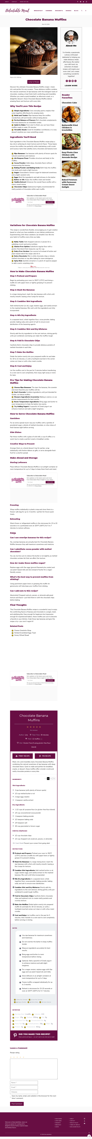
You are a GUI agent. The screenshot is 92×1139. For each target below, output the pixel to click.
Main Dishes (58, 1118)
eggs (41, 306)
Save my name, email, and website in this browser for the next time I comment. (34, 1097)
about (7, 1)
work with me (24, 1)
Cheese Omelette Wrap (22, 630)
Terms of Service (75, 1124)
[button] (82, 11)
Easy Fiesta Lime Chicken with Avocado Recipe (70, 154)
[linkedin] (77, 1)
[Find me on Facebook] (67, 81)
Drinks (68, 10)
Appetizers (58, 1120)
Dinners (49, 10)
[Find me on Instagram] (75, 81)
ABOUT (72, 1118)
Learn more (71, 86)
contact (14, 1)
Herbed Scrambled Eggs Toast (25, 633)
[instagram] (86, 1)
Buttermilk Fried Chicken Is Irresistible (70, 127)
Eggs (16, 177)
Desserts (59, 10)
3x (54, 778)
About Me (71, 45)
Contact (72, 1120)
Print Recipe (24, 756)
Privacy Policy (74, 1122)
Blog (76, 10)
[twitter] (83, 1)
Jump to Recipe (33, 82)
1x (48, 778)
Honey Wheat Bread (21, 635)
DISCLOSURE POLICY (75, 1126)
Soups (57, 1126)
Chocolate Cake (69, 103)
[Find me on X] (73, 81)
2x (51, 778)
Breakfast (38, 10)
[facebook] (80, 1)
